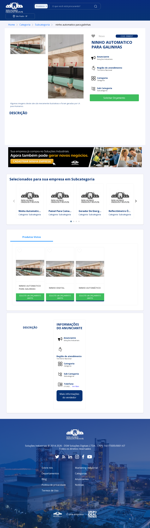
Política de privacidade (54, 484)
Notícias (79, 484)
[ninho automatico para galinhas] (28, 44)
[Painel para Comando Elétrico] (60, 197)
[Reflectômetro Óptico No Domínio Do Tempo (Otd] (120, 197)
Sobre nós (47, 467)
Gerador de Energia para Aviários (98, 211)
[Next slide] (135, 201)
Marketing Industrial (86, 467)
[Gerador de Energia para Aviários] (90, 197)
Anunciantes (82, 479)
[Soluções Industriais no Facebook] (83, 457)
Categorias (81, 473)
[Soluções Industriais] (13, 6)
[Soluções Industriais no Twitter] (57, 456)
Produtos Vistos (31, 237)
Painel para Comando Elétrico (66, 211)
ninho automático (90, 287)
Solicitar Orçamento (114, 97)
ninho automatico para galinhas (30, 287)
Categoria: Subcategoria (30, 214)
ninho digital (57, 287)
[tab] (71, 221)
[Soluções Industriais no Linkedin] (70, 457)
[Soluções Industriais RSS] (63, 456)
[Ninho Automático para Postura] (30, 197)
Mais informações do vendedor (69, 395)
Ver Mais (75, 386)
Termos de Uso (50, 490)
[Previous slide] (14, 201)
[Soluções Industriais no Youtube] (89, 456)
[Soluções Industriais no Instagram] (77, 457)
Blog (44, 479)
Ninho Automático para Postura (37, 211)
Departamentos (50, 473)
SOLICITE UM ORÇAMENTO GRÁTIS (30, 296)
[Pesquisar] (95, 6)
